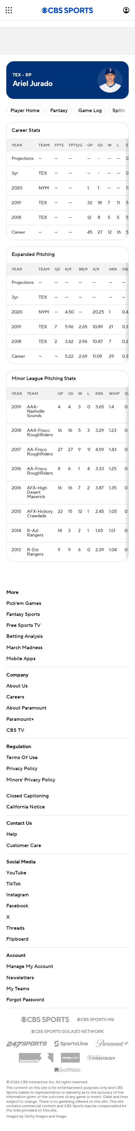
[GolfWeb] (67, 1070)
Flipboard (17, 939)
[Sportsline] (71, 1043)
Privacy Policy (21, 768)
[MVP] (70, 1055)
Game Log (90, 110)
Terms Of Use (22, 757)
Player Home (25, 110)
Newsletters (20, 978)
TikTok (13, 884)
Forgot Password (25, 1000)
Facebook (17, 906)
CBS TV (15, 730)
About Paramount (26, 708)
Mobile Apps (20, 658)
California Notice (25, 807)
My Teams (17, 989)
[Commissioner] (36, 1055)
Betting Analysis (24, 636)
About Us (17, 686)
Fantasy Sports (23, 614)
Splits (118, 110)
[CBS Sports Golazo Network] (67, 1031)
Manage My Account (29, 966)
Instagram (17, 895)
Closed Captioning (27, 796)
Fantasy (59, 110)
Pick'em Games (23, 603)
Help (11, 834)
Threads (15, 928)
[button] (8, 10)
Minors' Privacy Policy (30, 780)
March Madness (24, 647)
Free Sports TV (23, 625)
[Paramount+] (112, 1042)
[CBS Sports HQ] (95, 1019)
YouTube (16, 873)
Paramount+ (20, 719)
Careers (15, 697)
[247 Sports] (26, 1042)
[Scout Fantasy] (101, 1057)
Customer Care (23, 845)
